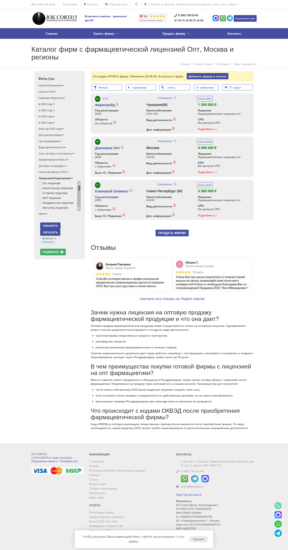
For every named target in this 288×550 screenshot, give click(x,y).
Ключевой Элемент (113, 191)
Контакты (234, 33)
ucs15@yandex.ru (192, 486)
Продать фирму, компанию (106, 517)
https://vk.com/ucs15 (188, 495)
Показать (48, 242)
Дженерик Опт (109, 147)
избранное (207, 87)
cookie (180, 536)
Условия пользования (103, 488)
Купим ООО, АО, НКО (103, 521)
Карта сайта (97, 497)
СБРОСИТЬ (50, 232)
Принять (199, 539)
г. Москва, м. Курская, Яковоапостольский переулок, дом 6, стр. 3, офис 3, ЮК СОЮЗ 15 (217, 463)
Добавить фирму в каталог (207, 76)
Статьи (93, 479)
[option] (172, 291)
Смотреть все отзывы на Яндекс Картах (172, 298)
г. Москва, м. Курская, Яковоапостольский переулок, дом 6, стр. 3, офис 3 (193, 4)
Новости (94, 475)
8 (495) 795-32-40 (192, 471)
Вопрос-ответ (97, 484)
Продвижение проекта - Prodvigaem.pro (54, 461)
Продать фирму (173, 33)
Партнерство (97, 493)
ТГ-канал (235, 87)
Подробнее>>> (207, 129)
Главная (52, 33)
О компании (97, 461)
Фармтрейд (106, 104)
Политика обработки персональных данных (117, 470)
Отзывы (94, 466)
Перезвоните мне (245, 18)
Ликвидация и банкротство (106, 526)
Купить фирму (104, 33)
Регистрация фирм (101, 512)
